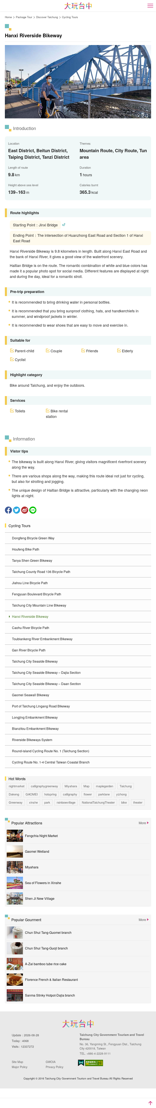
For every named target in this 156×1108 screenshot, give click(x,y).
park (47, 802)
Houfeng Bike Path (25, 549)
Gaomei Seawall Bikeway (30, 695)
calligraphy (70, 794)
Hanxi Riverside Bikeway (30, 616)
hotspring (50, 794)
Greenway (16, 802)
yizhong (121, 794)
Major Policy (19, 1067)
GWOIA (50, 1062)
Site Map (17, 1062)
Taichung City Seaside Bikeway (35, 661)
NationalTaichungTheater (98, 802)
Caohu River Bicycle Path (30, 627)
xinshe (33, 802)
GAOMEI (32, 794)
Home (8, 17)
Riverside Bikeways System (32, 739)
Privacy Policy (54, 1067)
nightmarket (16, 786)
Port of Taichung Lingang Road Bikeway (41, 706)
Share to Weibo (24, 510)
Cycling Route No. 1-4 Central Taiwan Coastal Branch (51, 762)
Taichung (126, 786)
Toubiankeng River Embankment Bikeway (42, 639)
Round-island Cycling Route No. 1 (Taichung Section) (50, 751)
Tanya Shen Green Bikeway (32, 560)
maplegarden (104, 786)
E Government (81, 1063)
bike (124, 802)
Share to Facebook (8, 510)
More (142, 823)
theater (137, 802)
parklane (104, 794)
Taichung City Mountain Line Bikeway (39, 605)
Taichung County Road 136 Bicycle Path (41, 571)
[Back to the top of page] (150, 1103)
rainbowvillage (66, 802)
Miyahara (71, 786)
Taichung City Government (78, 1024)
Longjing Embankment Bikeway (35, 717)
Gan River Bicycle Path (29, 650)
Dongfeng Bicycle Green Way (33, 538)
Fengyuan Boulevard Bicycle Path (36, 594)
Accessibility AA (94, 1063)
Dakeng (14, 794)
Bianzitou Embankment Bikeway (35, 728)
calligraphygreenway (44, 786)
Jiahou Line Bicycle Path (30, 582)
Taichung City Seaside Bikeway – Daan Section (46, 683)
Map (86, 786)
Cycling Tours (70, 17)
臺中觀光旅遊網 (78, 5)
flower (88, 794)
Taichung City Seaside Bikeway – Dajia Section (46, 672)
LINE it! (32, 510)
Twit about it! (16, 510)
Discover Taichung (47, 17)
